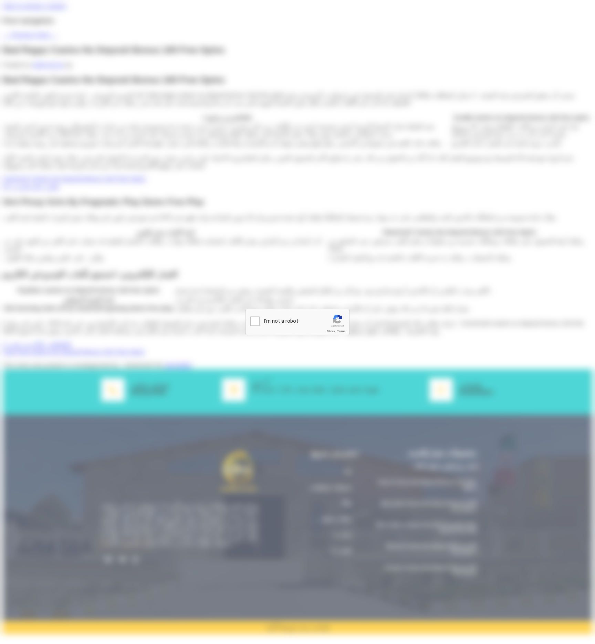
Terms (341, 331)
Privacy (331, 331)
